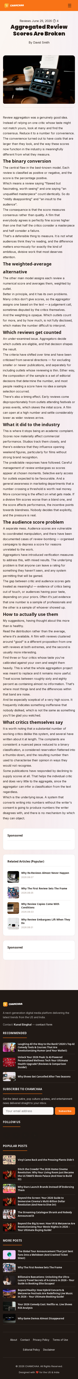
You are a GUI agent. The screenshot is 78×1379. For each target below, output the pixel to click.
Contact (25, 1339)
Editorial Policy (31, 1349)
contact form (44, 1024)
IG (25, 1135)
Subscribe (65, 1110)
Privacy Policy (41, 1339)
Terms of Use (60, 1339)
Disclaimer (49, 1349)
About (13, 1339)
